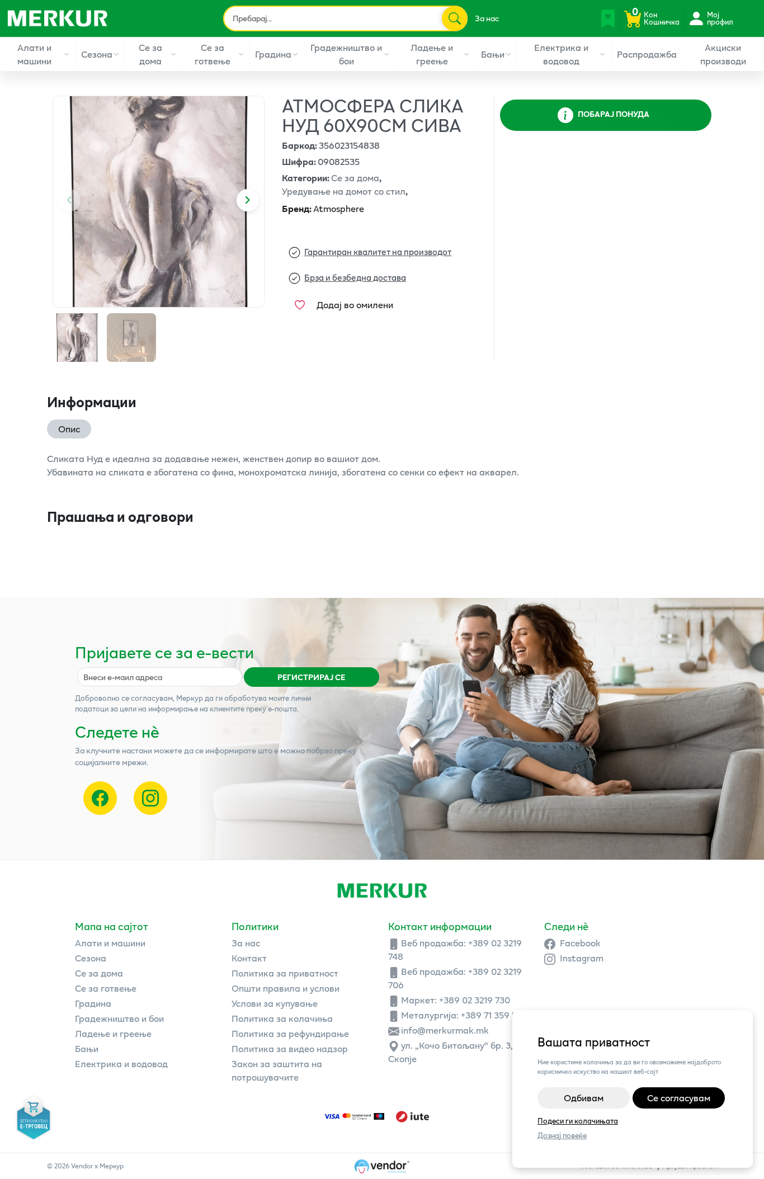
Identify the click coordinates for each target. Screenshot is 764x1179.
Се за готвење (212, 54)
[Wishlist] (608, 18)
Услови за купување (275, 1003)
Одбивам (583, 1098)
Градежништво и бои (346, 54)
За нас (487, 18)
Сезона (96, 54)
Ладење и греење (432, 54)
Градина (273, 54)
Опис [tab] (69, 429)
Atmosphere (323, 208)
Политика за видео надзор (290, 1048)
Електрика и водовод (561, 54)
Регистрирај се (311, 677)
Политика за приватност (285, 973)
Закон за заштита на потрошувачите (277, 1070)
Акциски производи (723, 54)
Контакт (249, 958)
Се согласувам (678, 1098)
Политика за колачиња (282, 1018)
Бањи (492, 54)
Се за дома (150, 54)
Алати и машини (34, 54)
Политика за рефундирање (290, 1033)
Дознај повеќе (562, 1135)
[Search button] (454, 18)
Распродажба (647, 54)
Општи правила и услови (285, 988)
